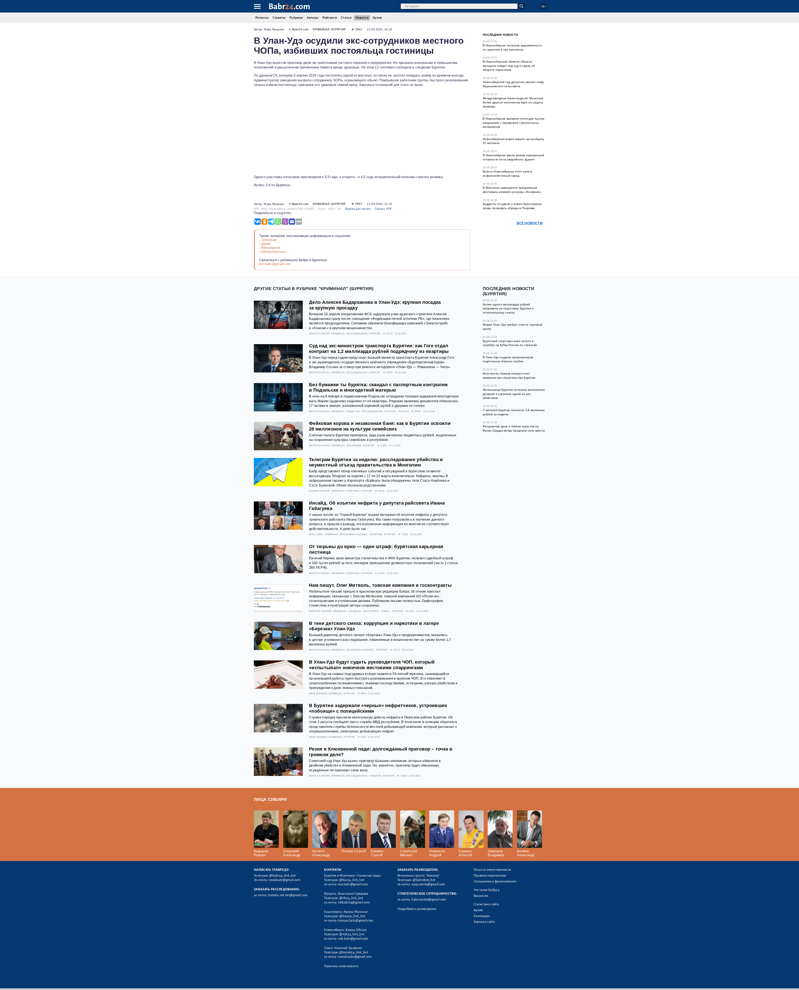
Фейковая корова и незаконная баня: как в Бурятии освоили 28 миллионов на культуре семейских (380, 426)
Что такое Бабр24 (486, 890)
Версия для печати (357, 208)
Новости (361, 18)
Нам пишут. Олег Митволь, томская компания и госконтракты (380, 585)
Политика (352, 491)
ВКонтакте (270, 247)
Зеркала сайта (484, 921)
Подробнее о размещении (416, 909)
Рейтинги (329, 18)
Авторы (312, 18)
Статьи (346, 18)
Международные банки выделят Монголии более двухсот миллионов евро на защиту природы (513, 102)
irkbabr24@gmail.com (354, 902)
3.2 (279, 981)
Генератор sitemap (348, 981)
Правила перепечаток (490, 875)
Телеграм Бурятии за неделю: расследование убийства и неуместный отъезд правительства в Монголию (376, 462)
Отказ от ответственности (492, 869)
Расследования (356, 333)
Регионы (262, 18)
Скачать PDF (383, 208)
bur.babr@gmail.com (275, 264)
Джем (265, 244)
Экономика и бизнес (354, 534)
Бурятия (338, 29)
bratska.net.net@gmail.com (287, 895)
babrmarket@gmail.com (429, 899)
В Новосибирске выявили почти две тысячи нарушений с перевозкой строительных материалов (513, 122)
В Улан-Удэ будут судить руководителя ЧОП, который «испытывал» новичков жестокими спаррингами (372, 664)
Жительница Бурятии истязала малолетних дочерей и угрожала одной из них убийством (514, 393)
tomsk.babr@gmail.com (355, 956)
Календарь (482, 916)
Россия (403, 411)
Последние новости (500, 34)
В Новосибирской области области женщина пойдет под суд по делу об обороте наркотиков (509, 65)
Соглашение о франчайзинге (495, 881)
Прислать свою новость (341, 966)
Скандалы (354, 611)
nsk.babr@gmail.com (353, 938)
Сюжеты (279, 18)
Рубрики (296, 18)
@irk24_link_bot (351, 898)
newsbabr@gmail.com (284, 880)
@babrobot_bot (424, 880)
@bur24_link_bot (351, 880)
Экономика (353, 445)
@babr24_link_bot (282, 875)
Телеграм (269, 240)
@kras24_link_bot (352, 916)
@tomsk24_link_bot (353, 952)
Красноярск (371, 611)
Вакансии (481, 895)
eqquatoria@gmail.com (428, 884)
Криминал (321, 29)
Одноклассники (273, 251)
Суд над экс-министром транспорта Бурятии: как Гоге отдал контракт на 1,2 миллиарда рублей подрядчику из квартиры (379, 348)
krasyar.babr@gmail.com (355, 920)
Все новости (530, 223)
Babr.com (289, 6)
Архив (377, 18)
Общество (353, 411)
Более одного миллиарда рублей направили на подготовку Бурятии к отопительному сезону (508, 308)
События (375, 775)
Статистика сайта (486, 904)
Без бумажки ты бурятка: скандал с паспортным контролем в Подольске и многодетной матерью (378, 387)
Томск (385, 611)
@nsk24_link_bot (351, 934)
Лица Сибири (270, 799)
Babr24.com (300, 29)
